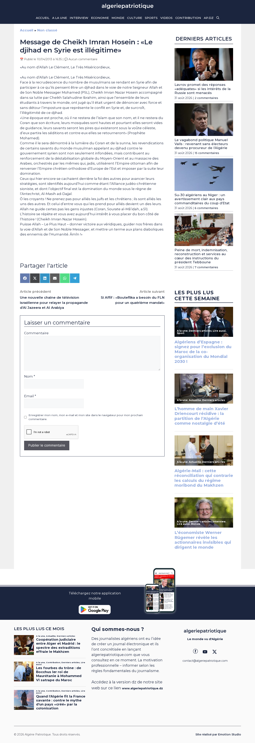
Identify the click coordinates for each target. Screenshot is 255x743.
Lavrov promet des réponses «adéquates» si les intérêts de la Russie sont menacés (202, 89)
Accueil (42, 18)
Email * (30, 396)
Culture (134, 18)
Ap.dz (209, 18)
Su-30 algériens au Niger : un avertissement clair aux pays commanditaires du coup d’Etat (202, 199)
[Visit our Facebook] (195, 652)
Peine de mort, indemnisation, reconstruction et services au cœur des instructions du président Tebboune (201, 256)
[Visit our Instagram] (205, 652)
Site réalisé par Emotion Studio (218, 734)
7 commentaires (206, 267)
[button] (218, 18)
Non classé (47, 30)
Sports (151, 18)
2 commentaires (206, 98)
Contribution (188, 18)
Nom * (29, 376)
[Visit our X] (214, 652)
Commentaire (36, 333)
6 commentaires (206, 208)
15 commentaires (207, 153)
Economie (100, 18)
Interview (79, 18)
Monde (118, 18)
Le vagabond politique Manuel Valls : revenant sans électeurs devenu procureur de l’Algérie (201, 144)
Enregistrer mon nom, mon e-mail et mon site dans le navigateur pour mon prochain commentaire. (85, 417)
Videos (166, 18)
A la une (59, 18)
